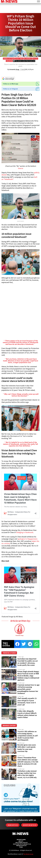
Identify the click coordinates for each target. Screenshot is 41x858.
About (21, 841)
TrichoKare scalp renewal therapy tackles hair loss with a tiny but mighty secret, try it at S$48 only (27, 774)
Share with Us (13, 825)
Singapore (9, 61)
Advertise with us (29, 825)
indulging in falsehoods (24, 532)
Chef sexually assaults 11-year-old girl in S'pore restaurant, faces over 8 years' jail (27, 701)
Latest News (19, 58)
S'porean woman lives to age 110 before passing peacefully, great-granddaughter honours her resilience (28, 689)
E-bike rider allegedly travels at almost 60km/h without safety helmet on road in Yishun (27, 714)
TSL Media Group (28, 854)
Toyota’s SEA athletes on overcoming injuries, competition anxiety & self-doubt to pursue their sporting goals (27, 735)
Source (20, 168)
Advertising (21, 839)
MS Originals (28, 58)
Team (21, 847)
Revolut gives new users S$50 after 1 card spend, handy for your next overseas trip (26, 748)
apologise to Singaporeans (27, 539)
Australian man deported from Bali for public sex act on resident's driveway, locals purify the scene (27, 662)
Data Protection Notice (22, 844)
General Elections (8, 58)
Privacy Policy (21, 845)
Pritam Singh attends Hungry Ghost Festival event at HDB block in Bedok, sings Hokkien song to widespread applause (28, 675)
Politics (35, 58)
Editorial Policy (22, 842)
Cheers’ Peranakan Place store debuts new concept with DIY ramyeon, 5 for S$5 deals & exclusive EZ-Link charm (27, 762)
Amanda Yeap (14, 69)
